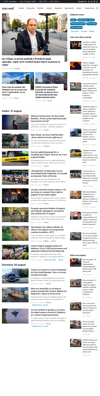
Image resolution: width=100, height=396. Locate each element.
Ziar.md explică (76, 27)
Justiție (49, 8)
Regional (58, 8)
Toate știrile (89, 8)
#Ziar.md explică (78, 255)
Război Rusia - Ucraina (86, 20)
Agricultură (69, 8)
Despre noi (82, 1)
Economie (30, 8)
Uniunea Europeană (78, 24)
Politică (40, 8)
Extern (79, 8)
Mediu (91, 31)
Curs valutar (91, 24)
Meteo (73, 20)
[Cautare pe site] (97, 8)
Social (21, 8)
